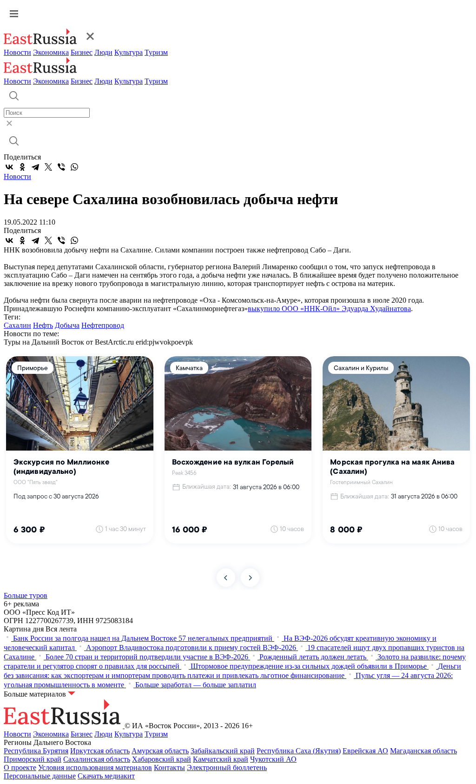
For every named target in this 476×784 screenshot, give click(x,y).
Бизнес (82, 52)
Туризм (156, 52)
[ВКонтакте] (9, 167)
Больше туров (25, 595)
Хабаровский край (161, 759)
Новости (17, 52)
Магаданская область (423, 751)
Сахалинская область (96, 759)
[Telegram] (35, 167)
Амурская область (160, 751)
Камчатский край (220, 759)
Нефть (43, 325)
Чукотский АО (273, 759)
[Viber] (61, 167)
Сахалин (17, 325)
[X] (48, 167)
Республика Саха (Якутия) (299, 751)
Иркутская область (100, 751)
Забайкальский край (223, 751)
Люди (103, 52)
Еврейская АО (365, 751)
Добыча (67, 325)
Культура (128, 52)
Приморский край (32, 759)
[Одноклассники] (22, 167)
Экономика (51, 52)
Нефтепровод (102, 325)
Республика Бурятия (36, 751)
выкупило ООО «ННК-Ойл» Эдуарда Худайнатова (329, 308)
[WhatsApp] (74, 167)
